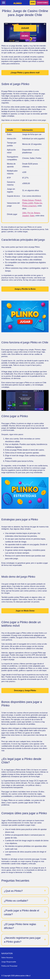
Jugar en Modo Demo (25, 611)
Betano (37, 213)
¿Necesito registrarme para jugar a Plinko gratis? (22, 939)
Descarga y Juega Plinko (25, 690)
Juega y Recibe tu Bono (25, 289)
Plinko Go (38, 203)
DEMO (33, 3)
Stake (32, 216)
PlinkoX (38, 200)
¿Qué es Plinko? (13, 890)
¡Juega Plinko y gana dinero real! (25, 73)
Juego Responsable (8, 962)
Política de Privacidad (9, 966)
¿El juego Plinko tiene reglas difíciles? (20, 926)
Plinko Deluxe (28, 200)
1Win (24, 213)
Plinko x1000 (27, 203)
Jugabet (25, 216)
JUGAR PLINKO (42, 3)
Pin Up (30, 213)
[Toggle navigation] (3, 3)
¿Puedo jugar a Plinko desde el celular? (21, 912)
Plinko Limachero (29, 206)
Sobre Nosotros (7, 957)
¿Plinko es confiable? (16, 900)
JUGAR (25, 28)
